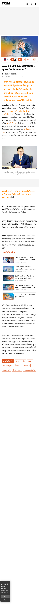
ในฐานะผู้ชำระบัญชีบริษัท (19, 111)
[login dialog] (35, 4)
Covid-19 (6, 370)
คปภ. (30, 361)
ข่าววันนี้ (27, 365)
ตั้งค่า (5, 600)
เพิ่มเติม (6, 593)
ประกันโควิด (17, 370)
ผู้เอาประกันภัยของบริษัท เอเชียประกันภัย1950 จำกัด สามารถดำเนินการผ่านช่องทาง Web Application (18, 194)
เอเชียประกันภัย (29, 370)
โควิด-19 (18, 365)
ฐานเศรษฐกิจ (20, 361)
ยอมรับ (5, 596)
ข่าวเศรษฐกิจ (7, 365)
